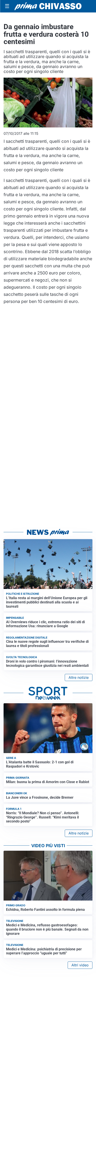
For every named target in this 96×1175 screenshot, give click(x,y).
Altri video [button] (80, 965)
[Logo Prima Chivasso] (48, 6)
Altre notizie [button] (79, 677)
